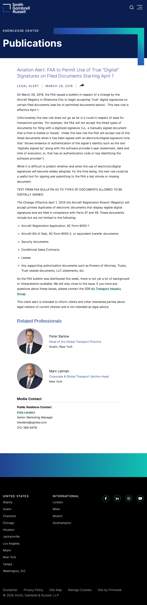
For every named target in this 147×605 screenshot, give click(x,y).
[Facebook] (105, 498)
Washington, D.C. (14, 571)
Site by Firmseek (110, 590)
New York (66, 346)
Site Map (55, 590)
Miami (7, 550)
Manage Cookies (80, 590)
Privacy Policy (33, 590)
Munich (58, 516)
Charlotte (9, 516)
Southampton (62, 523)
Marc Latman (59, 371)
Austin (53, 346)
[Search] (132, 7)
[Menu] (140, 7)
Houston (8, 529)
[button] (81, 86)
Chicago (8, 523)
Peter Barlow (59, 336)
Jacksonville (11, 536)
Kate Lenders (26, 412)
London (58, 502)
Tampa (7, 564)
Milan (56, 509)
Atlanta (7, 502)
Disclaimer (10, 590)
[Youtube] (140, 498)
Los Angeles (11, 543)
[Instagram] (128, 498)
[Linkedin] (117, 498)
